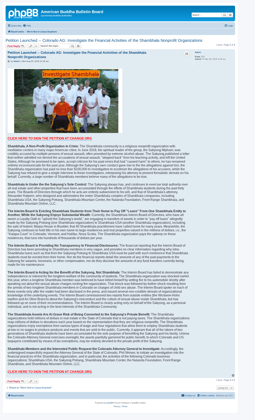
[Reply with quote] (186, 53)
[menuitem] (27, 25)
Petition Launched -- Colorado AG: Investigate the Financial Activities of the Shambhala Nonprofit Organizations (104, 40)
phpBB (110, 403)
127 (203, 57)
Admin (198, 52)
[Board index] (24, 13)
